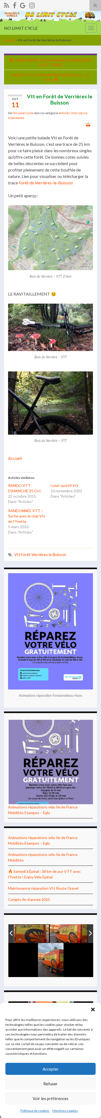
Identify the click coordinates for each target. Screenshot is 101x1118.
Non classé (79, 113)
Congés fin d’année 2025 (29, 899)
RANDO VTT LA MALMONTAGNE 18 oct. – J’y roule (50, 77)
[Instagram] (32, 4)
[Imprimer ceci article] (88, 124)
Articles (64, 113)
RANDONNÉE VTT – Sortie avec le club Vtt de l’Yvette (26, 516)
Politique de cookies (35, 1111)
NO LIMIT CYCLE (21, 28)
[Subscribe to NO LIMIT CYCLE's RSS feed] (6, 4)
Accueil (9, 40)
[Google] (23, 4)
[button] (93, 1009)
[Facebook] (14, 4)
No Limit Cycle (23, 113)
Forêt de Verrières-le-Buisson (46, 182)
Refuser (50, 1083)
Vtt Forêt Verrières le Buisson (40, 554)
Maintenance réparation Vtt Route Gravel (43, 888)
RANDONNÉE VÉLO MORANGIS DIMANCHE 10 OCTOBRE (53, 62)
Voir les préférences (50, 1098)
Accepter (51, 1069)
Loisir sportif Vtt (64, 485)
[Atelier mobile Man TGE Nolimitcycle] (31, 934)
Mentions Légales (65, 1111)
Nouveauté (16, 118)
